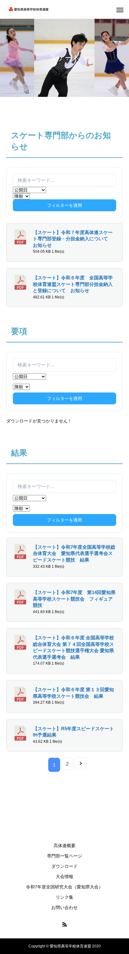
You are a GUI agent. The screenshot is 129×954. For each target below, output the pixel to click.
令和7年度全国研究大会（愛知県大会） (64, 886)
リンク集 (64, 897)
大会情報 (64, 876)
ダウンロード (64, 866)
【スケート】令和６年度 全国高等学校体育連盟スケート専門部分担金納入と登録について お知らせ (73, 284)
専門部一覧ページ (64, 855)
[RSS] (64, 924)
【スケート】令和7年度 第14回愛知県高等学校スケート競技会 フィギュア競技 (74, 599)
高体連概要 (64, 845)
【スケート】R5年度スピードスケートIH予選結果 (73, 732)
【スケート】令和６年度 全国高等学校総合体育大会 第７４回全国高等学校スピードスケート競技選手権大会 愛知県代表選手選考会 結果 (73, 647)
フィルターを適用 (64, 205)
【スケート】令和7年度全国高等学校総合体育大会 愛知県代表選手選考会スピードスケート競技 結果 (74, 553)
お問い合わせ (64, 907)
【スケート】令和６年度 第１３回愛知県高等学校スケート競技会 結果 (73, 693)
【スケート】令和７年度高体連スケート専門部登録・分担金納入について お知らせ (73, 239)
